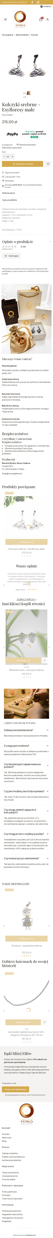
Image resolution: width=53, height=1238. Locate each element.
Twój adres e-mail (9, 1083)
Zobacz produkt (23, 1022)
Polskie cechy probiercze (13, 1156)
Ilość (4, 152)
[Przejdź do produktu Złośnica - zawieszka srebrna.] (26, 915)
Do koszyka (25, 542)
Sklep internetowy (23, 1235)
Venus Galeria (7, 115)
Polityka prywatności (11, 1211)
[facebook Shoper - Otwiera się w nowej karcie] (32, 2)
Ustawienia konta (10, 1176)
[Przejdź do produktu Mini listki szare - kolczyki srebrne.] (26, 637)
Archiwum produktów (12, 1160)
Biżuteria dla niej (22, 35)
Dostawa (6, 1195)
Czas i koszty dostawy (12, 1198)
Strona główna (7, 35)
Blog (4, 1141)
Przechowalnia (8, 1179)
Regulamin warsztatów (12, 1214)
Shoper (33, 1228)
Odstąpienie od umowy (12, 1217)
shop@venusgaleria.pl (12, 473)
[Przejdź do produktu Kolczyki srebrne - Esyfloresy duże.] (26, 518)
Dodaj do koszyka (24, 164)
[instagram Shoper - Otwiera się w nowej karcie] (38, 2)
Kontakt (5, 1134)
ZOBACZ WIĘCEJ (26, 599)
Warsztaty (6, 1137)
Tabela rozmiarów (10, 1153)
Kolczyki (34, 35)
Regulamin (6, 1221)
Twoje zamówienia (10, 1172)
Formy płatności (9, 1191)
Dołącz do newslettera (15, 1089)
